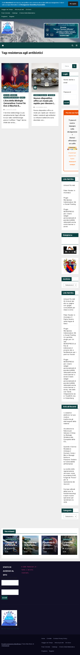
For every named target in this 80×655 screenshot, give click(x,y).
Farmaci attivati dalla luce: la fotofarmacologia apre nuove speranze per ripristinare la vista (70, 495)
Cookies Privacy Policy (60, 638)
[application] (70, 250)
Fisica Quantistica (11, 539)
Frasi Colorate (5, 13)
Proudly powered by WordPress (11, 644)
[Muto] (75, 252)
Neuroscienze (48, 539)
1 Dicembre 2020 (41, 107)
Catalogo (15, 13)
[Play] (66, 252)
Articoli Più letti (69, 185)
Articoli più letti (19, 9)
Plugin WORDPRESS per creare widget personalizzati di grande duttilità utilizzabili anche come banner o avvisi (70, 217)
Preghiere (4, 16)
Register (11, 16)
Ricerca (22, 97)
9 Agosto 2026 (10, 109)
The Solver (51, 95)
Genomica (14, 95)
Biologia (6, 95)
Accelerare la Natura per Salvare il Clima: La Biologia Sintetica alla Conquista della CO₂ (70, 435)
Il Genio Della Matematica (27, 13)
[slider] (69, 251)
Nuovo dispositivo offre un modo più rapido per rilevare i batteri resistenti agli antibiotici (44, 103)
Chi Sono (28, 9)
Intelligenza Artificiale (11, 97)
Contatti (49, 638)
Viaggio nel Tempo (7, 9)
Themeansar (5, 645)
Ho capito (73, 3)
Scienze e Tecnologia (40, 95)
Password (67, 92)
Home (43, 638)
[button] (72, 45)
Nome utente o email (69, 81)
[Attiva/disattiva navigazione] (77, 45)
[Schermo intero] (76, 252)
